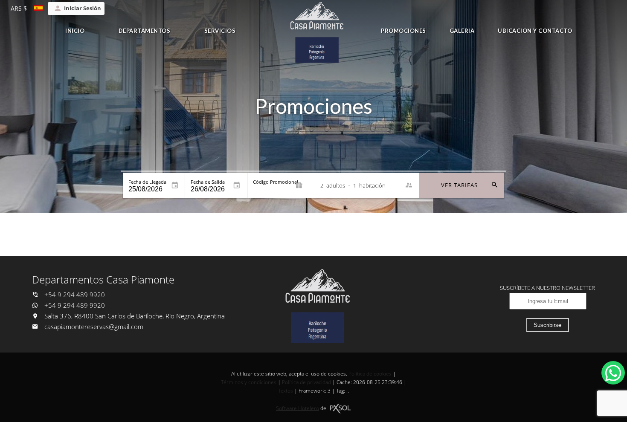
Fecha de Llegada (147, 181)
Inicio (74, 30)
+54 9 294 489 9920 (74, 295)
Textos (285, 390)
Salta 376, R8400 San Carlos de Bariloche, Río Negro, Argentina (134, 316)
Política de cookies (370, 373)
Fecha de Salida (208, 181)
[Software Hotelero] (340, 408)
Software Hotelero (297, 408)
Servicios (220, 30)
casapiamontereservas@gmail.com (93, 327)
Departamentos (145, 30)
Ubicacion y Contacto (535, 30)
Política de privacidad (306, 382)
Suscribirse (547, 325)
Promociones (403, 30)
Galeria (462, 30)
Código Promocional (275, 181)
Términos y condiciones (248, 382)
